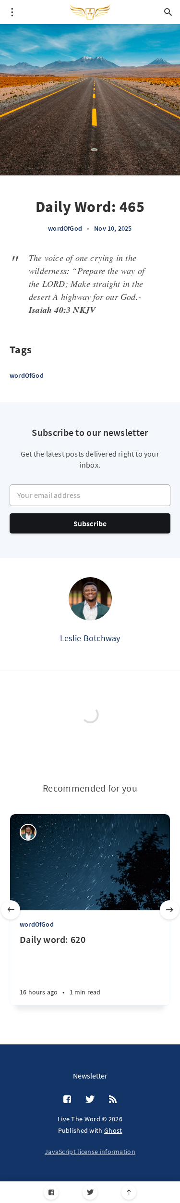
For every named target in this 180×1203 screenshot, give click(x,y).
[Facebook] (51, 1192)
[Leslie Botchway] (90, 598)
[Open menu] (12, 12)
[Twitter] (90, 1192)
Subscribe (90, 523)
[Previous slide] (10, 909)
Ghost (113, 1130)
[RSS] (113, 1099)
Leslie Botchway (90, 638)
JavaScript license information (90, 1151)
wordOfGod (65, 228)
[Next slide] (169, 909)
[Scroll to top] (128, 1192)
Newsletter (90, 1075)
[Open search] (168, 12)
